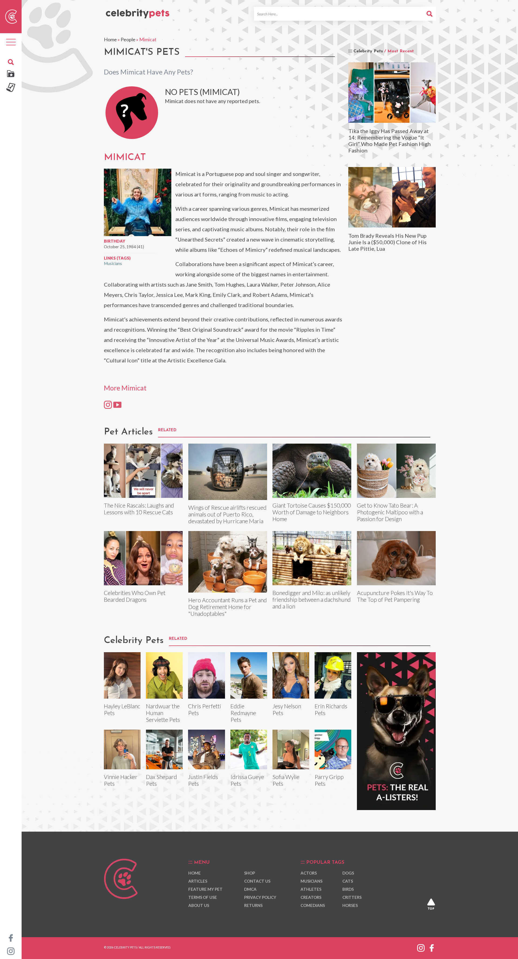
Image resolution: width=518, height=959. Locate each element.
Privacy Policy (260, 897)
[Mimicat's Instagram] (108, 404)
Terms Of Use (202, 897)
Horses (350, 905)
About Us (198, 905)
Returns (253, 905)
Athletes (311, 889)
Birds (348, 889)
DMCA (250, 889)
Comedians (313, 905)
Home (110, 39)
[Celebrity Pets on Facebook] (10, 937)
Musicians (113, 263)
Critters (352, 897)
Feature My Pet (205, 889)
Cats (347, 881)
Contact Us (257, 881)
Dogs (348, 872)
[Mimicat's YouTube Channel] (117, 404)
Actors (309, 872)
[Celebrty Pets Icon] (11, 16)
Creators (311, 897)
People (128, 39)
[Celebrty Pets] (137, 11)
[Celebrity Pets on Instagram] (10, 951)
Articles (197, 881)
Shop (249, 872)
